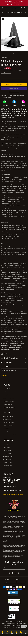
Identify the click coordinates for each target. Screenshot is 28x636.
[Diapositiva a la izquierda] (11, 53)
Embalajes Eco (6, 391)
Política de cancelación (20, 627)
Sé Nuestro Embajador (8, 456)
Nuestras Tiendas (7, 453)
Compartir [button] (4, 375)
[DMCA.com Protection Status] (13, 593)
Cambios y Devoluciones (8, 422)
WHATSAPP (5, 105)
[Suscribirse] (23, 568)
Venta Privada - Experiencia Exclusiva (12, 435)
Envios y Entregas (7, 419)
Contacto (5, 468)
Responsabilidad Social (8, 401)
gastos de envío (5, 70)
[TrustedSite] (14, 602)
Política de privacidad (21, 623)
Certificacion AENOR (8, 395)
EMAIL (23, 105)
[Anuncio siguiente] (25, 2)
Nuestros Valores (7, 450)
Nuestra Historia (7, 447)
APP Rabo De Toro (7, 462)
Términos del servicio (7, 625)
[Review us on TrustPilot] (14, 611)
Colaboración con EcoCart (9, 407)
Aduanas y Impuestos (8, 425)
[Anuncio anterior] (2, 2)
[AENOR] (11, 616)
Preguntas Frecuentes (8, 416)
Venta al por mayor (7, 459)
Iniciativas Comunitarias (8, 398)
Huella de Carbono (7, 404)
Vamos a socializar (7, 465)
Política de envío (16, 625)
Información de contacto (9, 627)
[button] (2, 8)
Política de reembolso (11, 623)
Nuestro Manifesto (7, 388)
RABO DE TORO (13, 621)
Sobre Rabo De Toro (7, 444)
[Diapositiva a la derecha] (16, 53)
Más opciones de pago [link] (14, 91)
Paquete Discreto (7, 431)
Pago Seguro (6, 428)
